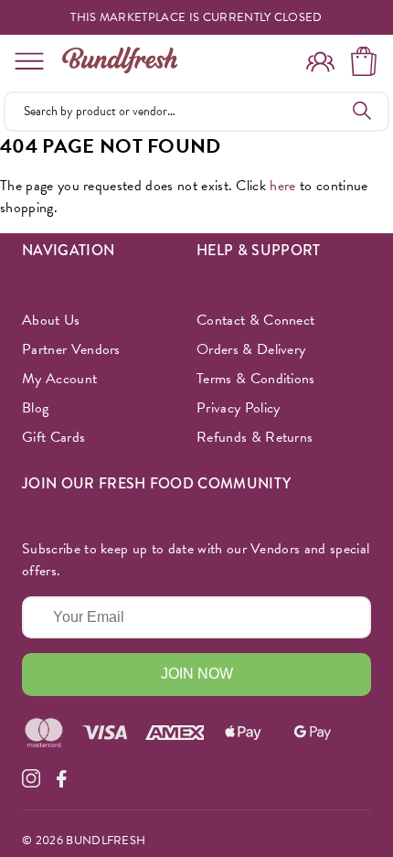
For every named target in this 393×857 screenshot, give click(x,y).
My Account (59, 379)
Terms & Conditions (255, 379)
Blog (35, 408)
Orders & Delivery (250, 349)
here (282, 186)
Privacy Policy (238, 408)
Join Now (197, 673)
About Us (51, 320)
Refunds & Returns (254, 437)
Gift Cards (53, 437)
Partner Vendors (71, 349)
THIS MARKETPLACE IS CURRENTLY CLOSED (196, 18)
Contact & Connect (255, 320)
